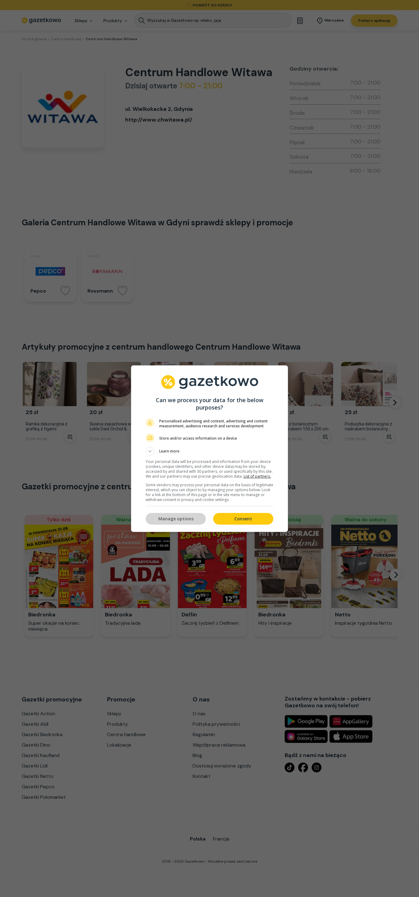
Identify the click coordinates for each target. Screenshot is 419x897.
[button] (209, 451)
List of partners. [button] (257, 476)
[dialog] (209, 448)
